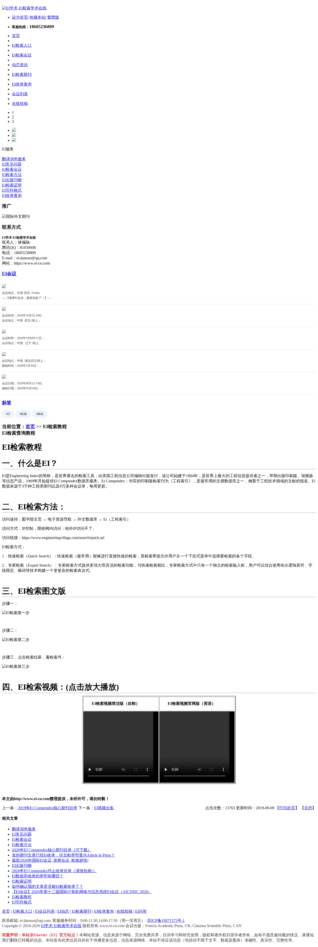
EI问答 (141, 911)
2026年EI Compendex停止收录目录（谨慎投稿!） (54, 871)
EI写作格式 (12, 190)
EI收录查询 (12, 195)
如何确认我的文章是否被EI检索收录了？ (47, 886)
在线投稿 (124, 911)
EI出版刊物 (12, 180)
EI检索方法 (12, 175)
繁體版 (53, 17)
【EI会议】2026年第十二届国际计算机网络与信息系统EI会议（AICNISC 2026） (82, 892)
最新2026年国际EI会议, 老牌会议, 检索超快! (50, 860)
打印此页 (287, 808)
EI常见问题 (12, 164)
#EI (8, 414)
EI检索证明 (12, 185)
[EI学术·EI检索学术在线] (24, 8)
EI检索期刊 (81, 911)
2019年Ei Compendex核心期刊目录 (47, 808)
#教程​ (39, 414)
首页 (30, 426)
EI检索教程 (22, 897)
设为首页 (20, 17)
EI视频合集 (104, 808)
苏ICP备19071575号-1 (166, 920)
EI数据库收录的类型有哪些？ (37, 876)
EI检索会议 (12, 169)
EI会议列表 (45, 911)
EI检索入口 (22, 911)
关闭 (308, 808)
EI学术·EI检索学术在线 (61, 926)
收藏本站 (37, 17)
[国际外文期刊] (16, 216)
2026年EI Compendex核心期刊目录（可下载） (51, 850)
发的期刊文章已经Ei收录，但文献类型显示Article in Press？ (63, 855)
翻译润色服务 (14, 159)
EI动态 (63, 911)
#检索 (23, 414)
